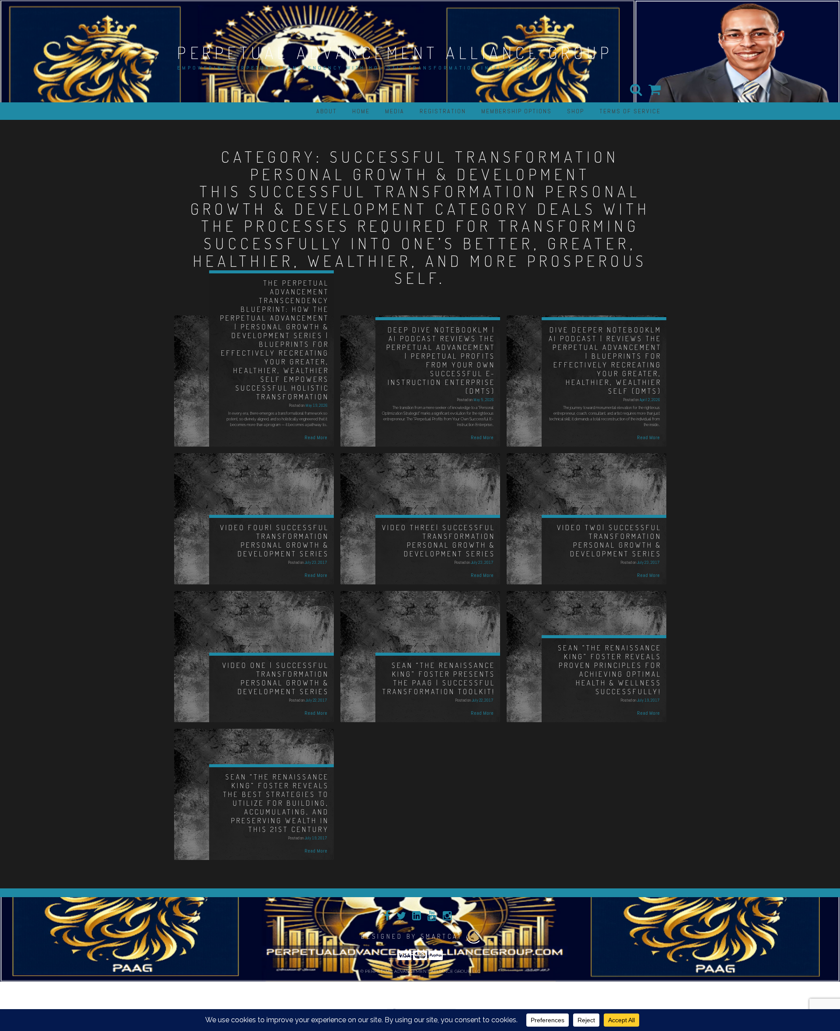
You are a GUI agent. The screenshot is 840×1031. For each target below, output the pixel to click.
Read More (315, 437)
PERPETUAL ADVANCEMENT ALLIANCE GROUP (395, 52)
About (326, 111)
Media (394, 111)
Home (361, 111)
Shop (575, 111)
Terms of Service (630, 111)
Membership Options (516, 111)
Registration (443, 111)
